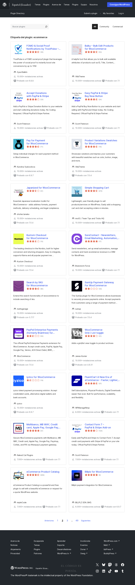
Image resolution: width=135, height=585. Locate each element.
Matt (107, 545)
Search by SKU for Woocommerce (37, 284)
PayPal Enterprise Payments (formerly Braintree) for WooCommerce (42, 331)
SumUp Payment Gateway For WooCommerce (99, 284)
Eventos (84, 545)
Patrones (38, 553)
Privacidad (15, 553)
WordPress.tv (64, 553)
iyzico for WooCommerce (40, 377)
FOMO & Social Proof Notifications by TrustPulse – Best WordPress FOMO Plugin (43, 47)
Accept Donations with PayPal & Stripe (37, 94)
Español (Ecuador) (43, 568)
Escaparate (39, 541)
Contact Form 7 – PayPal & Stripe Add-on (98, 426)
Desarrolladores (64, 549)
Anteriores (49, 520)
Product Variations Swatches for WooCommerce (101, 142)
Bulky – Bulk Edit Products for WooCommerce (99, 47)
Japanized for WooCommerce (43, 187)
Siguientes (85, 520)
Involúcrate (85, 541)
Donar (84, 549)
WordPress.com (112, 541)
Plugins (37, 549)
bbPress (108, 549)
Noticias (14, 545)
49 (77, 520)
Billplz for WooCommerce (99, 471)
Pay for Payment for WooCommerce (37, 142)
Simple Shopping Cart (97, 187)
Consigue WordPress (120, 4)
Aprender (61, 541)
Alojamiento (16, 549)
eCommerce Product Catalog (42, 471)
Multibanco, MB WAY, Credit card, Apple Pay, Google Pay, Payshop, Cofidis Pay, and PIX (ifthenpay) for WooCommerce (43, 426)
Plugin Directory (18, 13)
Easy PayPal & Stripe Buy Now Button (96, 94)
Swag (84, 553)
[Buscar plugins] (46, 26)
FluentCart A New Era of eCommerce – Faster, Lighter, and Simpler (101, 379)
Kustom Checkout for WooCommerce (37, 237)
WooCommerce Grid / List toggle (94, 331)
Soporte (60, 545)
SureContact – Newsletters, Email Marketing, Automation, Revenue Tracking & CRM (101, 237)
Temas (37, 545)
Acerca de (15, 541)
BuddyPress (110, 553)
